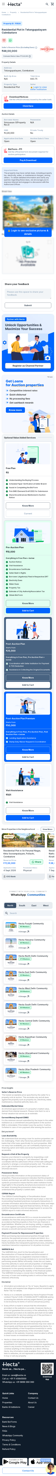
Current (28, 513)
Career (31, 1407)
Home (4, 12)
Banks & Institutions (11, 1407)
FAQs (4, 1431)
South (22, 905)
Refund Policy (9, 1449)
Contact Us (28, 1470)
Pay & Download (28, 160)
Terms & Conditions (11, 1444)
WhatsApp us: (18, 1382)
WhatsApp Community (12, 1435)
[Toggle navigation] (3, 4)
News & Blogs (8, 1426)
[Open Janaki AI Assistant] (51, 1467)
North (10, 905)
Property (13, 12)
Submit (28, 305)
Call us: (14, 1379)
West (46, 905)
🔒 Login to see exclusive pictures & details (28, 232)
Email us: (14, 1375)
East (34, 905)
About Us (32, 1402)
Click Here (28, 106)
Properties (7, 1402)
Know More (28, 506)
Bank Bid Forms (9, 1422)
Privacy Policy (9, 1440)
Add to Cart (28, 610)
